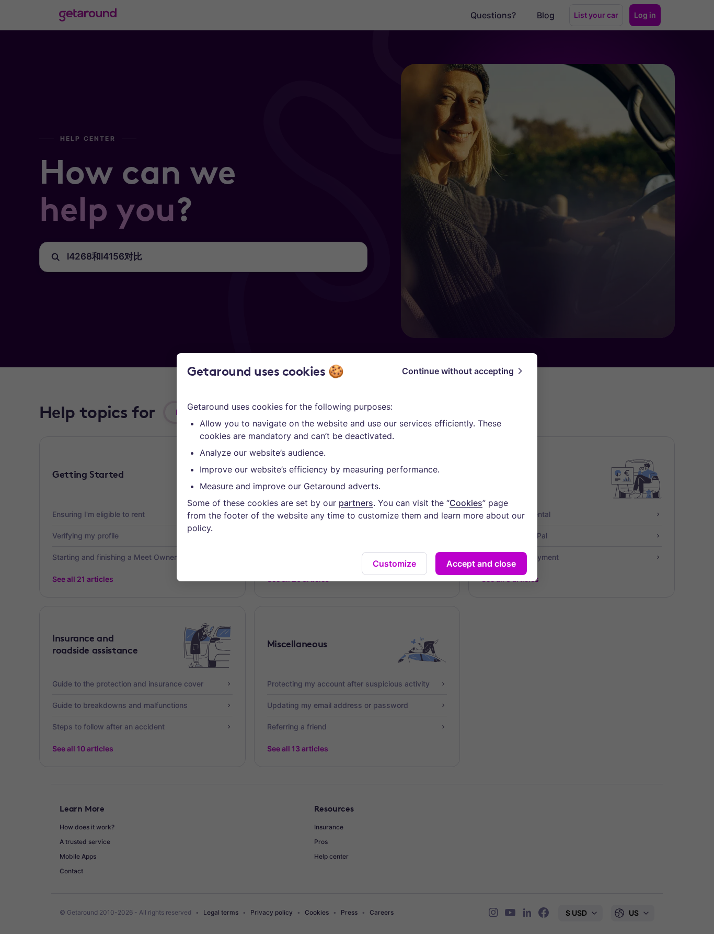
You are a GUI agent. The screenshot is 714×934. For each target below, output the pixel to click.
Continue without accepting (458, 371)
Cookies (466, 503)
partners (356, 503)
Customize (394, 563)
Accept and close (481, 563)
